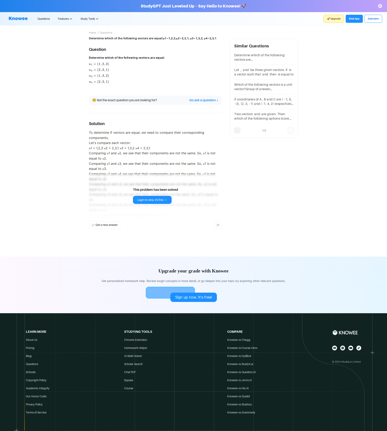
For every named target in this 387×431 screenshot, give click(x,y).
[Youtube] (350, 348)
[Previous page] (237, 130)
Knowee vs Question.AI (241, 372)
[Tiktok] (358, 348)
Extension (373, 18)
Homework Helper (135, 348)
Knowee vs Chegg (238, 339)
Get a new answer (107, 224)
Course (128, 388)
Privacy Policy (34, 404)
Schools (30, 372)
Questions (43, 18)
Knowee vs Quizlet (238, 396)
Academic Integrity (37, 388)
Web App (354, 18)
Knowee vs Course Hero (242, 348)
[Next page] (291, 130)
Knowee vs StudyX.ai (240, 364)
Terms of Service (36, 412)
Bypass (128, 380)
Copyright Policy (36, 380)
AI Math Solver (133, 356)
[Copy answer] (218, 225)
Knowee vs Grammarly (241, 412)
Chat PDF (130, 372)
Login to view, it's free (150, 199)
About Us (31, 339)
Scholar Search (133, 364)
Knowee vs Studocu (239, 404)
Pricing (30, 348)
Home (92, 32)
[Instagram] (342, 348)
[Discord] (334, 348)
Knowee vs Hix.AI (238, 388)
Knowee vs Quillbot (239, 356)
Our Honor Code (36, 396)
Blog (29, 356)
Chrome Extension (135, 339)
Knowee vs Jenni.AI (239, 380)
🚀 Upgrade (334, 18)
